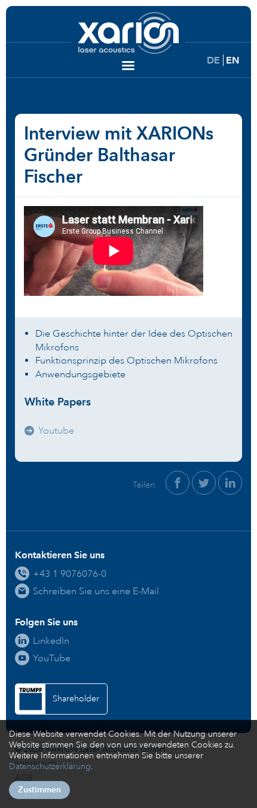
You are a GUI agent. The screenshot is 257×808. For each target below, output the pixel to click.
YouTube (52, 658)
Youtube (56, 430)
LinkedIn (51, 640)
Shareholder (76, 699)
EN (232, 60)
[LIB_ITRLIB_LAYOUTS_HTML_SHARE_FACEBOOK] (177, 483)
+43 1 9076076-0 (69, 573)
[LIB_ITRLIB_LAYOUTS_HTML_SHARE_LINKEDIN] (230, 483)
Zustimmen (39, 790)
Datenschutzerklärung (50, 766)
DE (213, 60)
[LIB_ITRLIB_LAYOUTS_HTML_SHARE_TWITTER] (204, 483)
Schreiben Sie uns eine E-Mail (96, 591)
